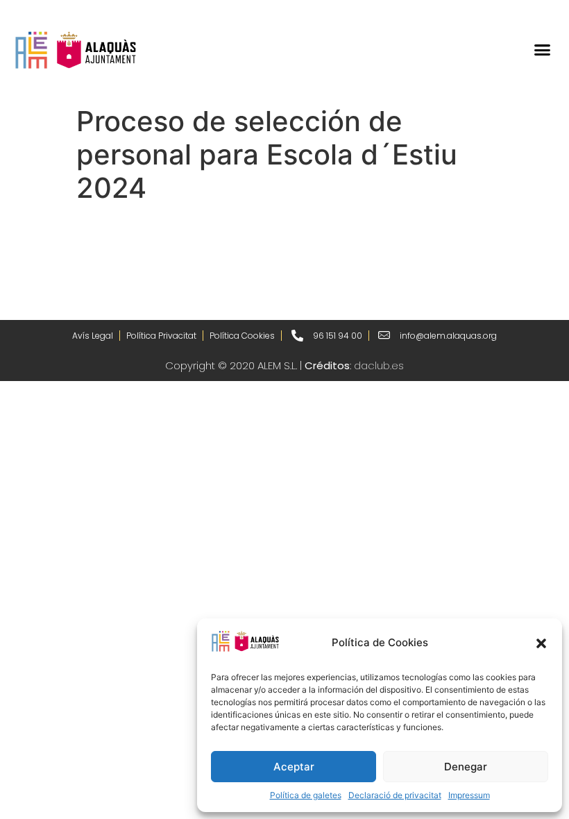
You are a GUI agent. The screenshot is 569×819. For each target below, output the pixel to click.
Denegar (465, 766)
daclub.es (379, 365)
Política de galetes (305, 795)
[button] (541, 643)
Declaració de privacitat (394, 795)
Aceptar (293, 766)
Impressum (469, 795)
